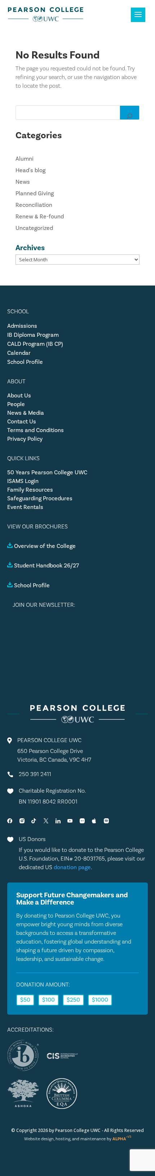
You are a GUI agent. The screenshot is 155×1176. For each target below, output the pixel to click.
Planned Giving (34, 193)
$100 (48, 999)
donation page (72, 867)
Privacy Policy (25, 439)
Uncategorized (34, 228)
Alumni (24, 158)
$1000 (100, 999)
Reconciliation (33, 205)
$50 (25, 999)
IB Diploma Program (33, 335)
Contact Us (21, 421)
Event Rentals (25, 507)
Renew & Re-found (39, 216)
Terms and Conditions (35, 430)
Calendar (19, 353)
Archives (30, 247)
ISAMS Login (23, 481)
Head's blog (30, 170)
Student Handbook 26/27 (46, 565)
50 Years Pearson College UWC (47, 472)
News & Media (25, 413)
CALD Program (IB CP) (35, 344)
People (16, 404)
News (22, 182)
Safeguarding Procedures (39, 498)
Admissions (22, 326)
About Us (19, 395)
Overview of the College (45, 546)
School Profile (25, 362)
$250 (73, 999)
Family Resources (30, 489)
